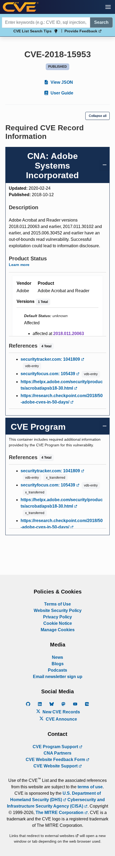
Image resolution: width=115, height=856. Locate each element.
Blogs (58, 663)
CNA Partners (57, 753)
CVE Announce (61, 719)
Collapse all (97, 116)
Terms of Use (57, 604)
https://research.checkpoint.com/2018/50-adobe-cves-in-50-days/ (62, 398)
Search (101, 22)
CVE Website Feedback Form (56, 759)
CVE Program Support (56, 746)
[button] (108, 7)
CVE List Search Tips (32, 31)
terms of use (90, 787)
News (57, 657)
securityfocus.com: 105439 (48, 373)
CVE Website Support (56, 766)
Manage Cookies (58, 629)
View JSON (61, 82)
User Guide (61, 93)
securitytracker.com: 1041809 (51, 359)
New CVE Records (60, 712)
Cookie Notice (57, 623)
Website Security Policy (58, 610)
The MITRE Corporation (60, 812)
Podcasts (57, 670)
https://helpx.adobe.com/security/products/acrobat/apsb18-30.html (62, 384)
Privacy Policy (57, 617)
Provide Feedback (81, 31)
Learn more (19, 264)
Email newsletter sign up (57, 676)
